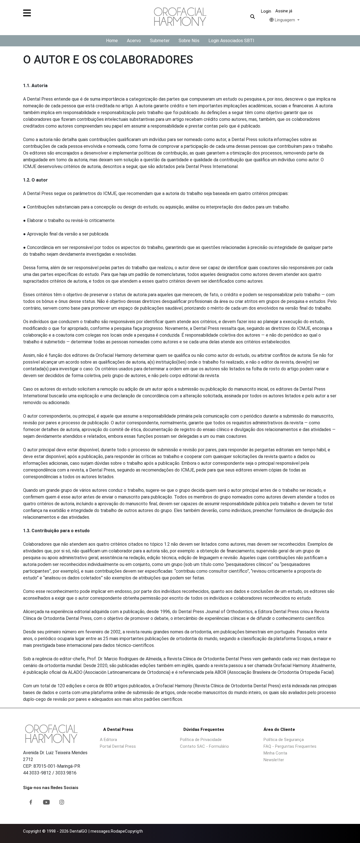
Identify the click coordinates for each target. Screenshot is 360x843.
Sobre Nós (189, 40)
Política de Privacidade (201, 739)
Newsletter (274, 759)
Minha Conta (275, 753)
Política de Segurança (284, 739)
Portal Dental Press (118, 746)
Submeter (160, 40)
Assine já (283, 10)
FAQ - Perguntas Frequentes (290, 746)
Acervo (134, 40)
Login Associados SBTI (231, 40)
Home (112, 40)
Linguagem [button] (285, 19)
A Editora (108, 739)
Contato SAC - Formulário (204, 746)
